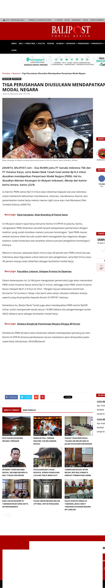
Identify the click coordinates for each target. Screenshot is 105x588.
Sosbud (60, 43)
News (14, 43)
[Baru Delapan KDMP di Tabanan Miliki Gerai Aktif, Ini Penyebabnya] (16, 489)
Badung (37, 434)
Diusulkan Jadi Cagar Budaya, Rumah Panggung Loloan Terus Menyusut (46, 472)
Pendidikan (83, 43)
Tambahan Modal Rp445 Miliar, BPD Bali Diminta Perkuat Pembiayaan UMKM (78, 472)
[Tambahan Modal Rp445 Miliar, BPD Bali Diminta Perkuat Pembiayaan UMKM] (79, 457)
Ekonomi (70, 43)
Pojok (85, 20)
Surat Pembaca (97, 20)
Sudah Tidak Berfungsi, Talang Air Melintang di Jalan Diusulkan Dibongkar (78, 441)
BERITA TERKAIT (12, 410)
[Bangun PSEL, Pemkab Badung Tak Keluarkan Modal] (47, 426)
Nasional (16, 73)
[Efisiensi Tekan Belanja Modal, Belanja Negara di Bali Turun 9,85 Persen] (16, 457)
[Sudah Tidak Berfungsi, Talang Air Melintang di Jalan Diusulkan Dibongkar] (79, 426)
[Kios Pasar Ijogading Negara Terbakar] (16, 426)
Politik (41, 43)
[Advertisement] (52, 569)
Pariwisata (97, 43)
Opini (14, 50)
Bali (21, 43)
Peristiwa (30, 43)
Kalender (76, 20)
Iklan (67, 20)
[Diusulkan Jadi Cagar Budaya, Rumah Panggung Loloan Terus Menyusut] (47, 457)
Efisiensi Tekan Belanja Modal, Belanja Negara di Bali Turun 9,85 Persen (14, 472)
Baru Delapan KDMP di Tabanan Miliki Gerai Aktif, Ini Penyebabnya (15, 504)
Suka (102, 176)
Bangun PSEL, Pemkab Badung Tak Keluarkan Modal (44, 441)
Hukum (50, 43)
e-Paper (58, 20)
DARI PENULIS (29, 410)
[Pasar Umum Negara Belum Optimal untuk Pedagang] (47, 489)
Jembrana (7, 434)
